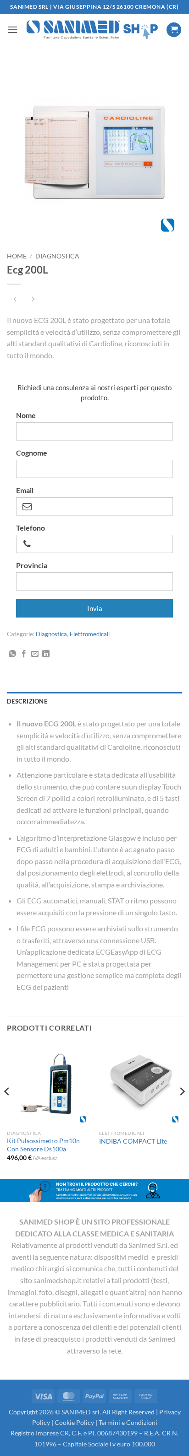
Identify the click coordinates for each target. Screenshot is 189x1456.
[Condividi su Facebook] (24, 654)
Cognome (31, 453)
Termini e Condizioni (128, 1422)
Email (24, 490)
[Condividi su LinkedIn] (46, 654)
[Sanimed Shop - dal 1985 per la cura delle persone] (92, 29)
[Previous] (7, 1110)
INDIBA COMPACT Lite (133, 1141)
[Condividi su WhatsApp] (12, 654)
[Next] (181, 1110)
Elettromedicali (90, 634)
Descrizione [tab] (27, 701)
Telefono (30, 528)
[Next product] (15, 299)
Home (17, 256)
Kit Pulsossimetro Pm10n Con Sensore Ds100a (43, 1145)
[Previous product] (33, 299)
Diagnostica (57, 256)
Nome (26, 415)
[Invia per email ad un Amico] (35, 654)
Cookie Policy (74, 1422)
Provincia (31, 565)
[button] (12, 29)
